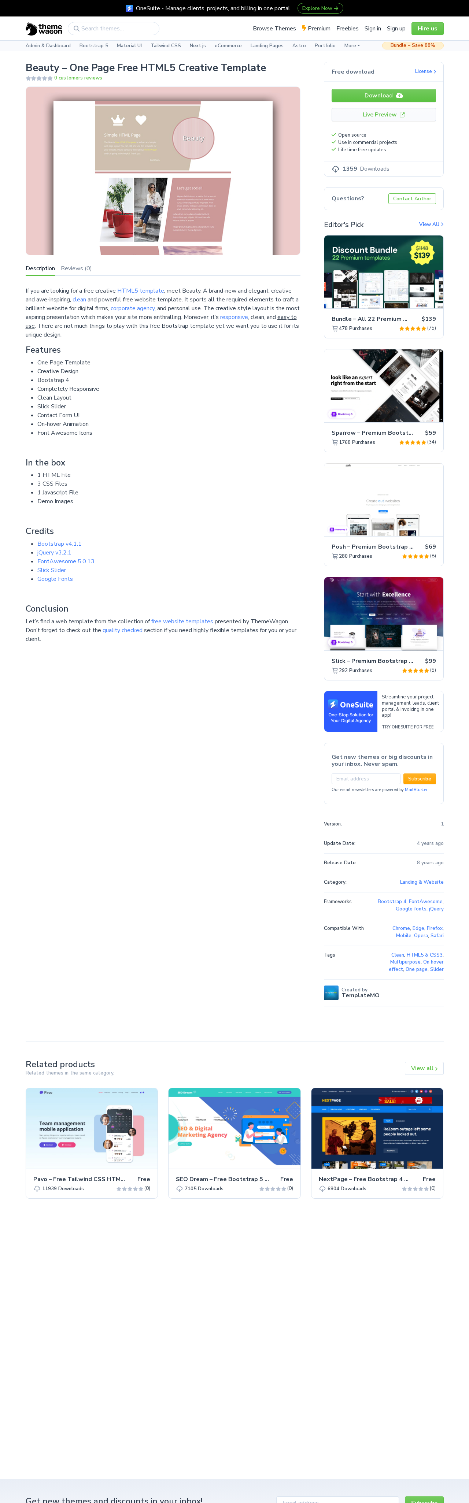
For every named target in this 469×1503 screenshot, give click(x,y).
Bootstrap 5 (94, 45)
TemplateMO (360, 995)
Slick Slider (51, 570)
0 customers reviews (78, 78)
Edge (418, 928)
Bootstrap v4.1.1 (59, 544)
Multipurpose (405, 962)
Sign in (373, 29)
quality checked (123, 630)
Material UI (129, 45)
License (424, 71)
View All (429, 224)
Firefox (435, 928)
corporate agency (133, 308)
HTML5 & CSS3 (425, 955)
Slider (437, 969)
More (350, 45)
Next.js (198, 45)
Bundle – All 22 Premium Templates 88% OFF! (398, 319)
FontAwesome (426, 901)
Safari (437, 935)
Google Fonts (55, 579)
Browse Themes (274, 29)
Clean (397, 955)
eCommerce (228, 45)
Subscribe (419, 778)
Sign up (396, 29)
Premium (318, 29)
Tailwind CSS (166, 45)
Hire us (427, 29)
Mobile (403, 935)
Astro (299, 45)
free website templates (182, 621)
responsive (234, 317)
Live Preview (380, 115)
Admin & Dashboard (48, 45)
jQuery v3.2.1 (54, 553)
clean (79, 300)
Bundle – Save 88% (413, 45)
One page (417, 969)
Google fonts (411, 909)
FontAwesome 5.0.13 (66, 561)
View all (423, 1068)
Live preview (417, 299)
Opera (421, 935)
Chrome (401, 928)
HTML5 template (140, 291)
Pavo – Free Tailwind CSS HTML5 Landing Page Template (115, 1179)
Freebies (347, 29)
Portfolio (325, 45)
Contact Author (412, 198)
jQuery (436, 909)
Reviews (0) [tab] (76, 268)
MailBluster (416, 790)
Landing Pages (267, 45)
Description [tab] (40, 268)
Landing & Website (422, 882)
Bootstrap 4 (392, 901)
